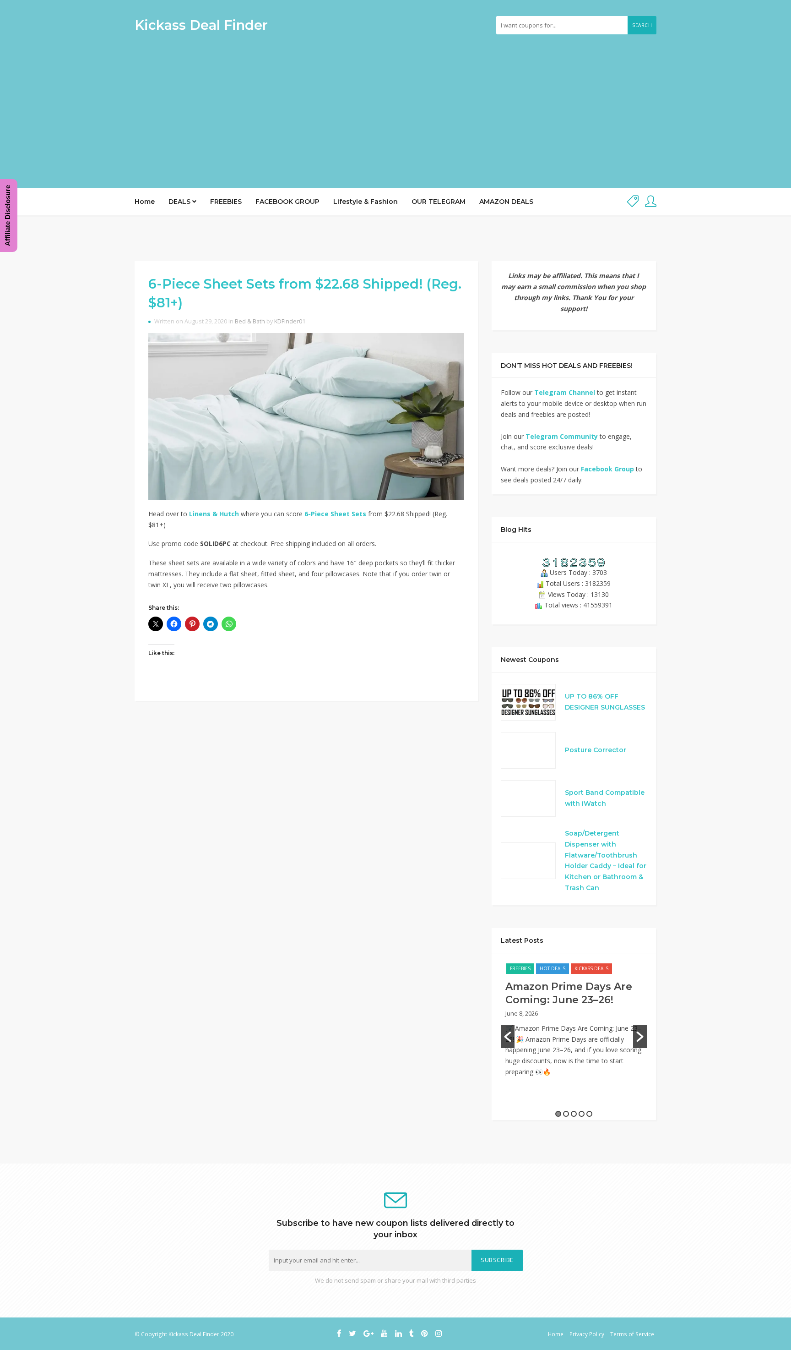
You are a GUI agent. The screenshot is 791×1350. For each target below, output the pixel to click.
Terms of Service (632, 1334)
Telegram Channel (564, 392)
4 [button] (582, 1114)
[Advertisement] (395, 108)
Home (145, 201)
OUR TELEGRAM (439, 201)
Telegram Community (562, 436)
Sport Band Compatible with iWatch (605, 798)
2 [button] (566, 1114)
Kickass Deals (591, 968)
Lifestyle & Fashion (365, 201)
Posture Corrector (595, 750)
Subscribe (497, 1260)
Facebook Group (607, 469)
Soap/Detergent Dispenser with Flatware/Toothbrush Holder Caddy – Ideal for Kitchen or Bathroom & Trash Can (605, 860)
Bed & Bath (250, 321)
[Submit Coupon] (633, 202)
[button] (508, 1036)
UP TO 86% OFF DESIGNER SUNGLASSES (605, 701)
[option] (574, 1024)
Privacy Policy (586, 1334)
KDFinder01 (289, 321)
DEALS (180, 201)
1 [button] (558, 1114)
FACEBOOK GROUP (287, 201)
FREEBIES (226, 201)
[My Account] (650, 202)
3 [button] (574, 1114)
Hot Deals (552, 968)
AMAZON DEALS (506, 201)
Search (642, 25)
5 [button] (589, 1114)
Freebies (520, 968)
